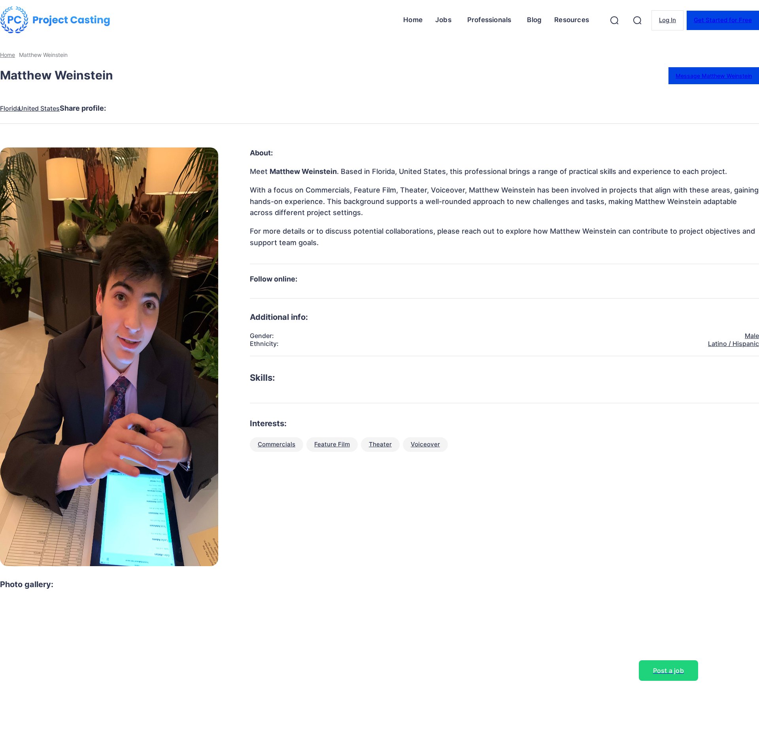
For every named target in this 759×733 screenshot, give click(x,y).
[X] (152, 108)
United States (39, 108)
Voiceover (425, 444)
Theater (380, 444)
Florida (10, 108)
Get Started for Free (723, 20)
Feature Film (332, 444)
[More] (266, 108)
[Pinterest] (181, 108)
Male (752, 336)
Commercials (276, 444)
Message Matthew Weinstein (714, 75)
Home (7, 54)
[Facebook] (124, 108)
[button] (614, 20)
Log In (667, 20)
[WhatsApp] (209, 108)
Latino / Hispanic (733, 344)
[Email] (238, 108)
